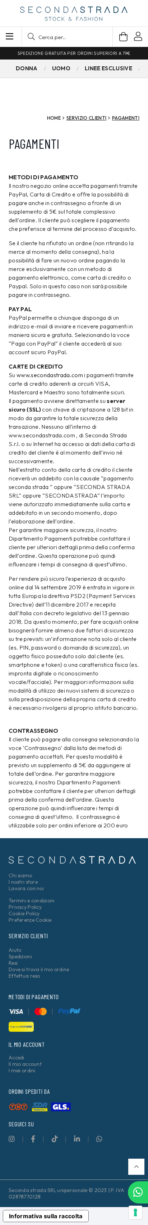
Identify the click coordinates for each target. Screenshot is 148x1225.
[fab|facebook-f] (33, 1138)
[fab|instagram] (12, 1138)
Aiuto (15, 950)
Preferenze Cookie (30, 920)
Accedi (16, 1057)
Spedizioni (20, 956)
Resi (13, 963)
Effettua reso (24, 976)
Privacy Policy (25, 907)
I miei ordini (22, 1070)
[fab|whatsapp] (99, 1138)
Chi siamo (20, 875)
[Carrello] (123, 37)
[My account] (138, 37)
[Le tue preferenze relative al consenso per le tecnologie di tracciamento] (135, 1212)
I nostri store (23, 882)
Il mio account (25, 1064)
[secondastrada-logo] (74, 13)
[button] (67, 37)
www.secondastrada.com (50, 375)
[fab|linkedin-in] (77, 1138)
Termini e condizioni (32, 900)
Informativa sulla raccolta (46, 1216)
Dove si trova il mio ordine (39, 969)
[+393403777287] (138, 1192)
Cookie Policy (24, 913)
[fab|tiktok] (55, 1138)
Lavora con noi (26, 888)
